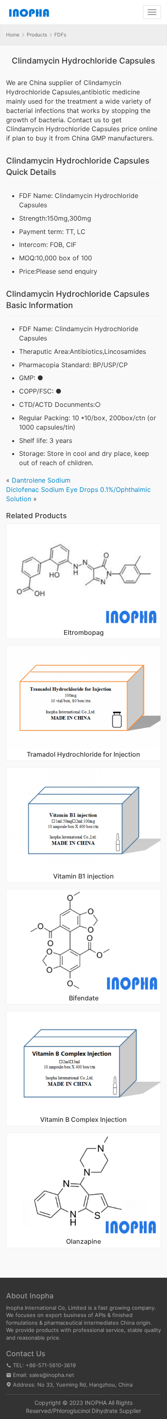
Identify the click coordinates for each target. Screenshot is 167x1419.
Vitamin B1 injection (83, 876)
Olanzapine (83, 1241)
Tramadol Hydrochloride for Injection (83, 754)
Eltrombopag (84, 632)
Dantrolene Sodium (41, 480)
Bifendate (83, 998)
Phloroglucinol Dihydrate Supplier (97, 1410)
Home (12, 35)
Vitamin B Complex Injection (83, 1119)
